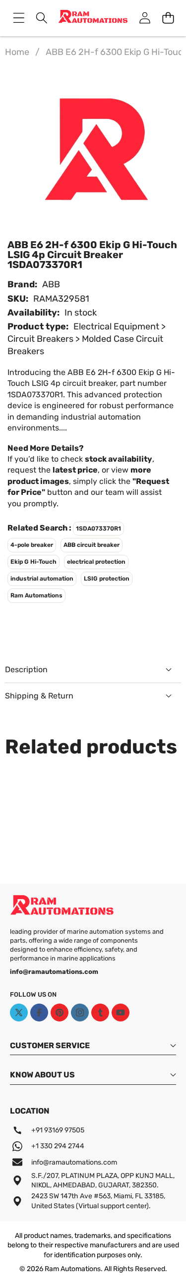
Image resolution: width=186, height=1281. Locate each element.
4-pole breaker (31, 544)
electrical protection (96, 561)
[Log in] (144, 18)
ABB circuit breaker (91, 544)
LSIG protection (106, 578)
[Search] (42, 18)
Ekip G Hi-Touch (33, 561)
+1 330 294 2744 (57, 1146)
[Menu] (18, 18)
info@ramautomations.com (74, 1162)
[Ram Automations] (93, 18)
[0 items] (168, 18)
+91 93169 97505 (57, 1130)
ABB (51, 284)
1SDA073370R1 (98, 528)
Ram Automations (36, 595)
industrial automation (41, 578)
